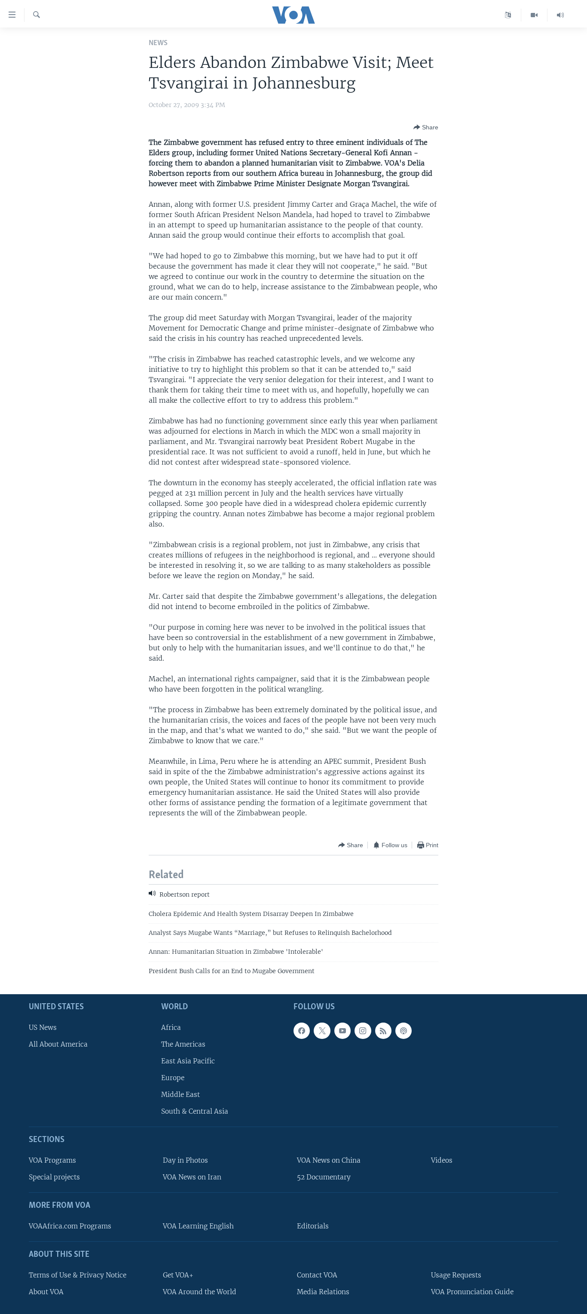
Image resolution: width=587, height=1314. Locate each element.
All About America (58, 1044)
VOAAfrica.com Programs (70, 1226)
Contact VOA (317, 1275)
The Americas (183, 1044)
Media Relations (323, 1292)
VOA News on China (329, 1160)
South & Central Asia (194, 1111)
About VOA (46, 1292)
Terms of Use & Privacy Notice (77, 1275)
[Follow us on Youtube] (342, 1031)
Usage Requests (456, 1275)
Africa (171, 1027)
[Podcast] (403, 1031)
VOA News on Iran (192, 1177)
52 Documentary (324, 1177)
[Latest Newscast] (560, 15)
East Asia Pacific (188, 1061)
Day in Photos (185, 1160)
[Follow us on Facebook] (302, 1031)
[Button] (425, 127)
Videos (441, 1160)
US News (43, 1027)
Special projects (54, 1177)
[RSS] (383, 1031)
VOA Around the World (199, 1292)
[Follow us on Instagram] (363, 1031)
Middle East (180, 1094)
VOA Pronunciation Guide (472, 1292)
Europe (172, 1078)
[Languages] (508, 15)
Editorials (313, 1226)
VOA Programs (52, 1160)
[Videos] (534, 15)
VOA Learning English (198, 1226)
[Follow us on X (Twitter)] (322, 1031)
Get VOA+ (178, 1275)
